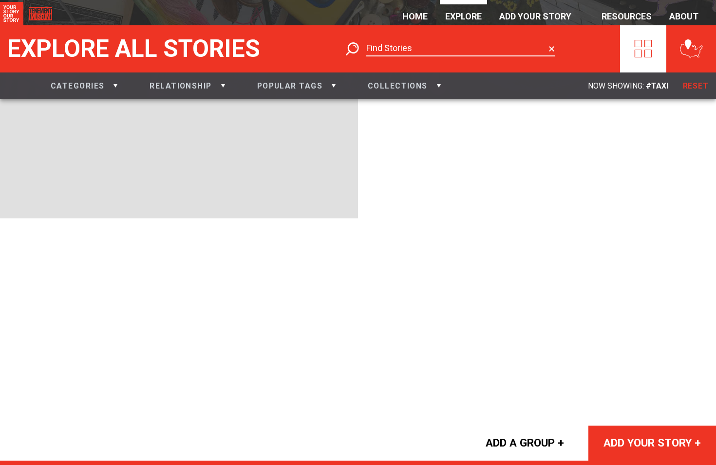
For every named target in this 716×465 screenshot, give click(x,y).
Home (415, 16)
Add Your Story (535, 16)
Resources (627, 16)
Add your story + (652, 442)
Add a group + (525, 442)
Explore (463, 16)
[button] (84, 85)
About (683, 16)
